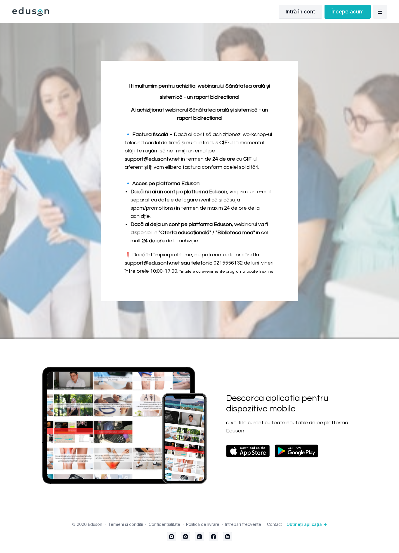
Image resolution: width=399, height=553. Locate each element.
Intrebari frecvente (243, 524)
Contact (274, 524)
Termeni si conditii (125, 524)
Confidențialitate (164, 524)
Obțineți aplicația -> (307, 524)
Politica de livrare (202, 524)
